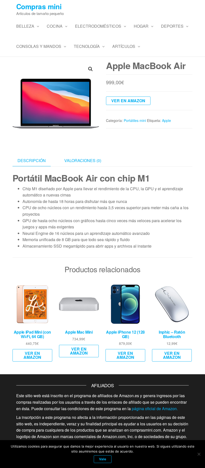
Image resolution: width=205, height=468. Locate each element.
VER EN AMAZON (128, 100)
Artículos (123, 46)
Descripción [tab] (32, 160)
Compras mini (39, 6)
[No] (198, 454)
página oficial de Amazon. (155, 408)
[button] (90, 69)
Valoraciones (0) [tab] (82, 160)
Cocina (54, 26)
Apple (166, 120)
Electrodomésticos (98, 26)
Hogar (141, 26)
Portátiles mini (135, 120)
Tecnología (87, 46)
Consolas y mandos (38, 46)
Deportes (172, 26)
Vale (102, 459)
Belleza (25, 26)
